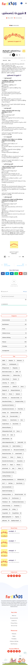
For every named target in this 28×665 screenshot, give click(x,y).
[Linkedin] (19, 576)
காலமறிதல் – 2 (12, 531)
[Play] (5, 256)
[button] (21, 3)
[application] (14, 256)
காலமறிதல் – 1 (12, 541)
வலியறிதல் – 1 (12, 560)
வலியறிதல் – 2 (12, 550)
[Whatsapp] (17, 576)
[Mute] (23, 256)
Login (25, 291)
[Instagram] (11, 576)
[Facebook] (8, 576)
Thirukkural (16, 25)
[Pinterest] (14, 576)
